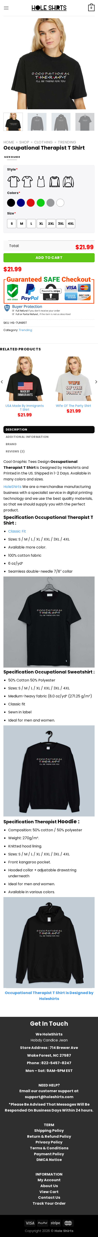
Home (8, 142)
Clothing (43, 142)
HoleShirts (12, 486)
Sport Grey (51, 205)
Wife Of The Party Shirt (73, 406)
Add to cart (49, 257)
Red (30, 205)
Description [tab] (16, 429)
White (60, 205)
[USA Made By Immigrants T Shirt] (24, 379)
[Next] (87, 64)
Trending (67, 142)
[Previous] (11, 64)
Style (12, 169)
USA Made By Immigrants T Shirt (24, 408)
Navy (21, 205)
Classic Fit (17, 531)
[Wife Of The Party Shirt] (73, 379)
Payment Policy (49, 1154)
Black (11, 205)
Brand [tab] (11, 444)
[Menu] (6, 7)
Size (11, 213)
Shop (24, 142)
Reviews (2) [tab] (15, 451)
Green (41, 205)
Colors (13, 193)
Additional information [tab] (27, 437)
